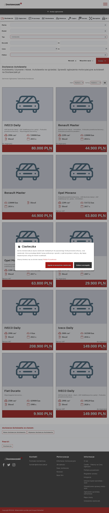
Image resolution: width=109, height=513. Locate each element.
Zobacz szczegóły (83, 265)
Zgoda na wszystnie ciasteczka (59, 265)
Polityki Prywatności (49, 259)
